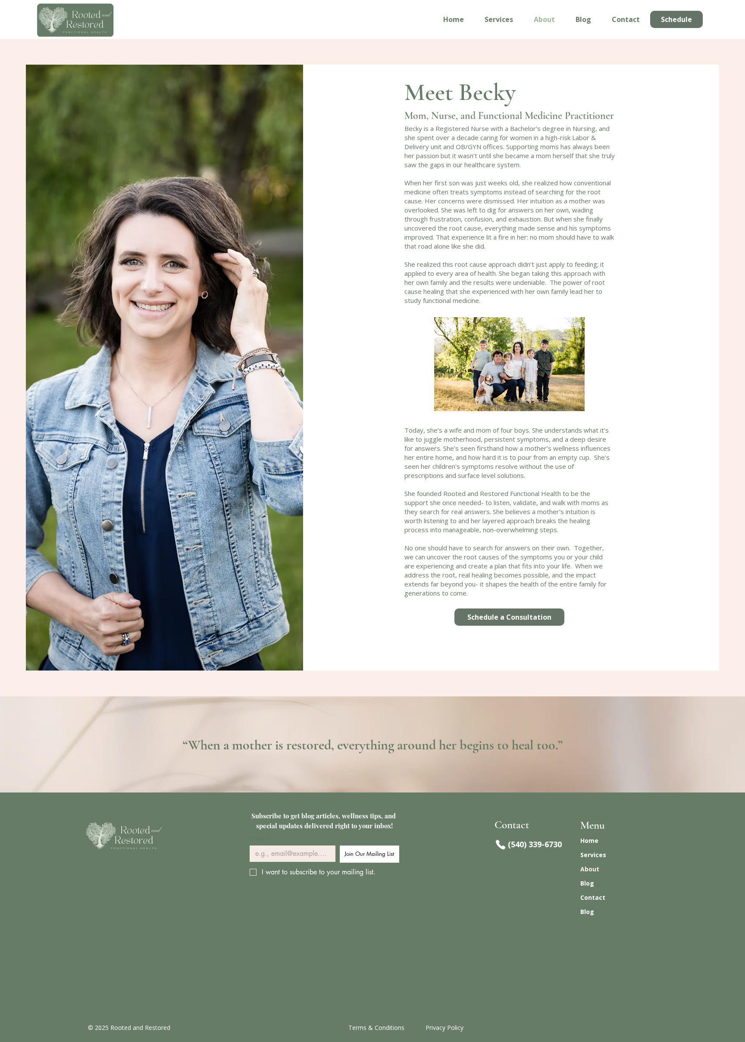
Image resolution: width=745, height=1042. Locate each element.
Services (593, 855)
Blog (587, 883)
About (589, 869)
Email (260, 838)
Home (589, 840)
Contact (592, 897)
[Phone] (500, 844)
